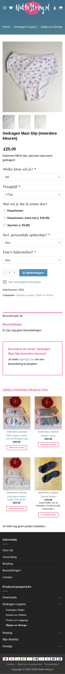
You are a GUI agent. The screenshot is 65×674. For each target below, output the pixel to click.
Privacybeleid (51, 664)
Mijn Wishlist (10, 639)
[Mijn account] (55, 8)
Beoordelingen (12, 570)
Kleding (7, 632)
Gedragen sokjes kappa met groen (16, 498)
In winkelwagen (33, 272)
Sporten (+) (18, 225)
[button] (5, 7)
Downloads (10, 597)
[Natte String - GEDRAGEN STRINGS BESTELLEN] (32, 8)
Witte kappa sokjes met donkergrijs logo (17, 437)
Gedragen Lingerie (25, 26)
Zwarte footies (48, 496)
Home (6, 26)
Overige (7, 646)
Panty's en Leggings (17, 620)
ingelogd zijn (26, 359)
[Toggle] (60, 597)
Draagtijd (11, 186)
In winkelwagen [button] (48, 515)
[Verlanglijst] (11, 8)
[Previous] (8, 77)
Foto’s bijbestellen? (19, 252)
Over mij (8, 550)
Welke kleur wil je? (19, 169)
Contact (7, 577)
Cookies (10, 664)
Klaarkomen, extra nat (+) (28, 217)
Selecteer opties (16, 447)
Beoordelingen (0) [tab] (12, 316)
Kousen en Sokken (16, 614)
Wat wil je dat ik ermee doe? (25, 204)
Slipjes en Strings (51, 26)
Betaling (8, 563)
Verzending (10, 557)
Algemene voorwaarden (29, 664)
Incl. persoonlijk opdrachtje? (26, 235)
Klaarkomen (15, 210)
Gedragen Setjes (15, 609)
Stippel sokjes (48, 435)
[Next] (57, 77)
